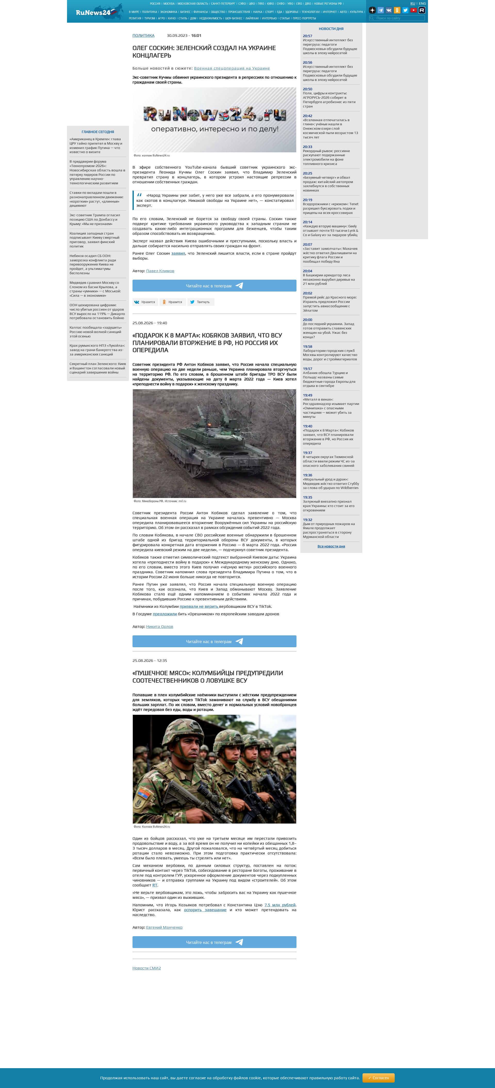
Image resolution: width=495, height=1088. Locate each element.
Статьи (285, 18)
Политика (149, 11)
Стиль (183, 18)
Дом (193, 18)
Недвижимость (210, 18)
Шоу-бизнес (233, 18)
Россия (155, 3)
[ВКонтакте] (144, 300)
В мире (134, 11)
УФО (290, 3)
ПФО (261, 3)
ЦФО (252, 3)
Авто (343, 11)
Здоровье (292, 11)
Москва (169, 3)
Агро (161, 18)
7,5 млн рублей (280, 904)
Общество (218, 11)
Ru (412, 3)
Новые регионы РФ (328, 3)
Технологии (311, 11)
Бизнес (185, 11)
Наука (257, 11)
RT (154, 885)
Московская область (193, 3)
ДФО (308, 3)
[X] (200, 300)
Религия (135, 18)
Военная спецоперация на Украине (232, 68)
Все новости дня (331, 546)
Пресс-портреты (304, 18)
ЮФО (270, 3)
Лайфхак (252, 18)
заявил (178, 253)
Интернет (330, 11)
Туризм (149, 18)
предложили (165, 613)
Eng (422, 3)
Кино (172, 18)
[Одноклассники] (172, 300)
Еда (279, 11)
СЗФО (242, 3)
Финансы (201, 11)
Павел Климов (160, 270)
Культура (356, 11)
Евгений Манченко (164, 927)
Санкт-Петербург (223, 3)
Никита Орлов (159, 626)
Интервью (269, 18)
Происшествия (239, 11)
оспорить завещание (205, 909)
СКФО (280, 3)
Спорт (269, 11)
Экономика (168, 11)
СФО (299, 3)
